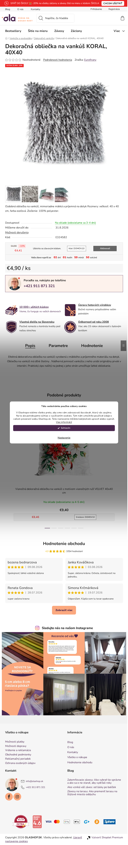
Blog (6, 9)
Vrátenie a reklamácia (17, 750)
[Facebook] (8, 797)
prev (6, 470)
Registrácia (112, 9)
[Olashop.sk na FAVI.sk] (19, 821)
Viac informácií (63, 422)
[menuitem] (11, 31)
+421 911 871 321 (38, 285)
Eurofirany (89, 60)
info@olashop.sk (33, 781)
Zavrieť (27, 297)
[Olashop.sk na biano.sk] (36, 821)
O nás (19, 9)
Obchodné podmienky (17, 754)
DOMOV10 (75, 248)
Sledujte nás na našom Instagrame (66, 628)
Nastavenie (62, 438)
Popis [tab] (29, 345)
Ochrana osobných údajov (19, 763)
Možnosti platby (13, 741)
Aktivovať (104, 248)
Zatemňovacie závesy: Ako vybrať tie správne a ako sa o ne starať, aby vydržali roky (93, 781)
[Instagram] (16, 797)
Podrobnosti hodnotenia (56, 60)
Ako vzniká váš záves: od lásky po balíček (90, 787)
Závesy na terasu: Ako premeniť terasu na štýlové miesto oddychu (91, 793)
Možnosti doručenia (15, 232)
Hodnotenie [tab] (91, 345)
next (119, 470)
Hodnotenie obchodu (63, 544)
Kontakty (34, 9)
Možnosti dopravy (14, 746)
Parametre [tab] (57, 345)
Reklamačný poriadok (16, 758)
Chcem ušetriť (111, 3)
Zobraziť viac (62, 610)
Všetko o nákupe (76, 757)
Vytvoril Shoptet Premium (106, 837)
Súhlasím (64, 428)
